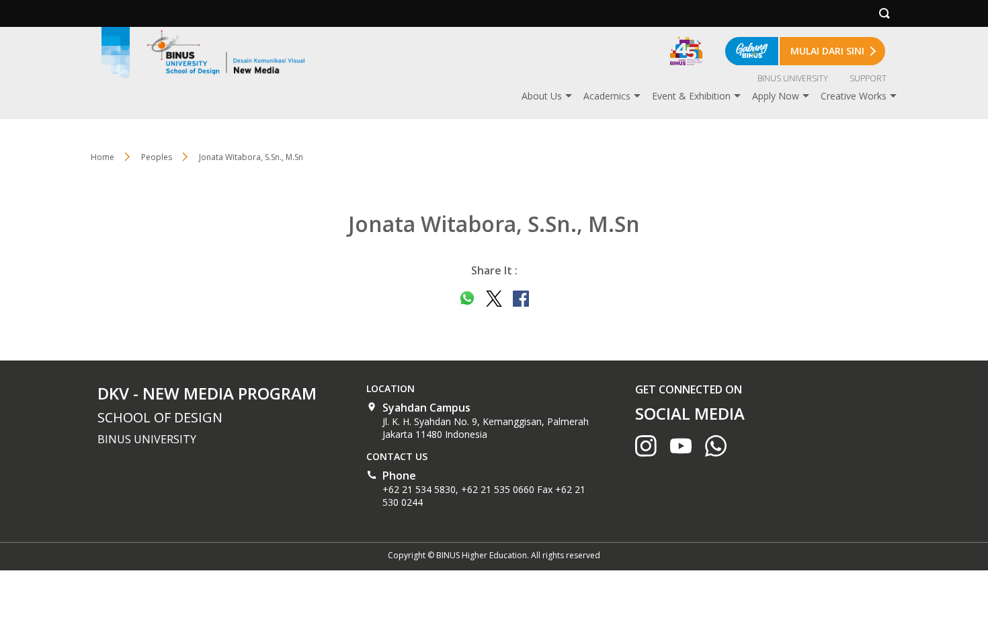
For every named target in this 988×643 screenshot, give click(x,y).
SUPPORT (868, 78)
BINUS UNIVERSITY (792, 78)
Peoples (156, 157)
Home (102, 157)
